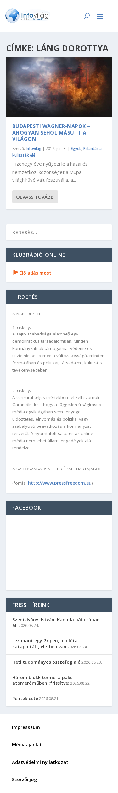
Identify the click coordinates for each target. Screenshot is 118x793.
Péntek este (25, 698)
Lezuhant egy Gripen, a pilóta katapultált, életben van (45, 643)
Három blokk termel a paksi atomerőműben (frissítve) (43, 680)
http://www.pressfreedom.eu (60, 483)
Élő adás (32, 273)
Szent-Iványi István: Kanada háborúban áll (56, 622)
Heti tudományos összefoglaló (46, 662)
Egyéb (76, 148)
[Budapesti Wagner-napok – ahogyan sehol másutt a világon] (59, 87)
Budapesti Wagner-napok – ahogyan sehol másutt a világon (51, 133)
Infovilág (34, 148)
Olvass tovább (35, 197)
